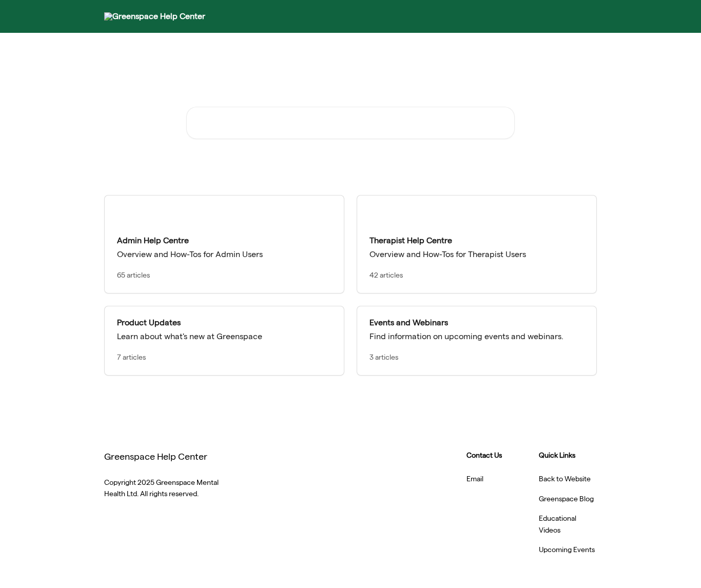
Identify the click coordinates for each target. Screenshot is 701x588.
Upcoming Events (567, 549)
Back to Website (565, 479)
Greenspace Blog (566, 499)
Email (474, 479)
